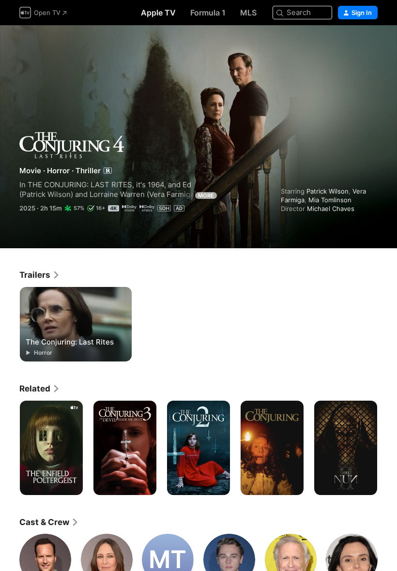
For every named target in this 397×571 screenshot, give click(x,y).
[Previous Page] (9, 448)
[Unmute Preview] (371, 44)
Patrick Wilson (327, 191)
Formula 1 (208, 12)
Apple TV (158, 12)
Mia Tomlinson (329, 200)
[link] (39, 275)
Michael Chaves (330, 208)
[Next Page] (387, 448)
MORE (206, 195)
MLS (248, 12)
